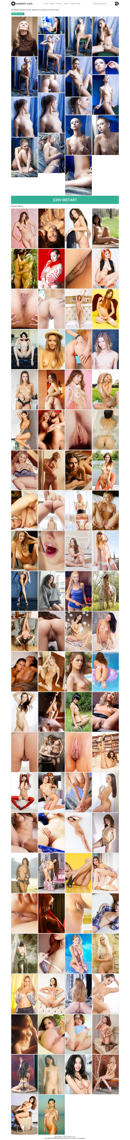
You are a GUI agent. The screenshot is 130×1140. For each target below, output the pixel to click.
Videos (66, 3)
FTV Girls (59, 3)
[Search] (117, 4)
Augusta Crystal (18, 14)
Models (52, 3)
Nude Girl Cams (75, 3)
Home (46, 3)
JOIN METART (65, 199)
